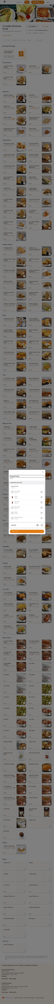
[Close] (42, 472)
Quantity (13, 525)
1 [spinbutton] (39, 525)
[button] (27, 531)
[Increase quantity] (42, 525)
